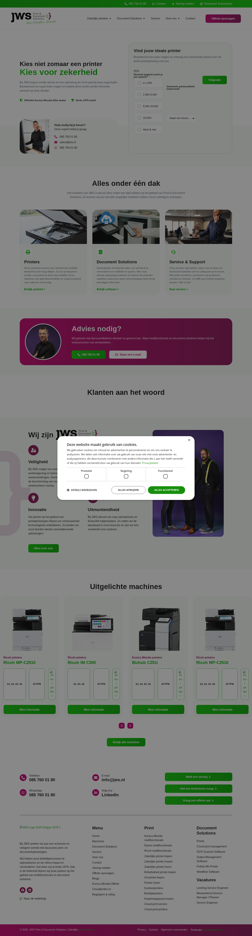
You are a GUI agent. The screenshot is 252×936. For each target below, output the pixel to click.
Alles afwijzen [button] (128, 489)
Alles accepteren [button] (166, 489)
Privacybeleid (150, 463)
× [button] (189, 440)
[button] (82, 490)
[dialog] (126, 468)
